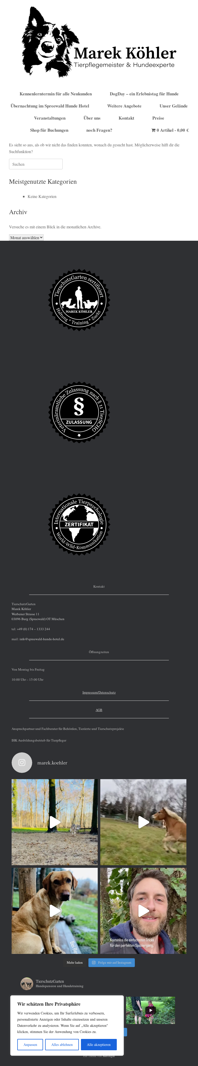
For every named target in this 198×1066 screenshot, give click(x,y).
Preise (158, 118)
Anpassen (30, 1044)
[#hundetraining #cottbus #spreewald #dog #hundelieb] (143, 911)
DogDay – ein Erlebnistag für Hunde (144, 93)
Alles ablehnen (62, 1044)
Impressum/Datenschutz (99, 692)
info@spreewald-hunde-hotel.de (42, 639)
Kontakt (126, 118)
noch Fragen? (99, 130)
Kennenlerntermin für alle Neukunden (56, 93)
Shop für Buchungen (49, 130)
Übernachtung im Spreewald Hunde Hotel (50, 106)
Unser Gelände (174, 106)
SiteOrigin (109, 1056)
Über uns (92, 118)
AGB (99, 709)
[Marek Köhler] (99, 42)
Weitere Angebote (124, 106)
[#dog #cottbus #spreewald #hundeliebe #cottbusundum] (55, 822)
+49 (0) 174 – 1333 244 (33, 629)
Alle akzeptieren (99, 1044)
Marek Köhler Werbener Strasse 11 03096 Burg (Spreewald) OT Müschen (38, 613)
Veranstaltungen (49, 118)
